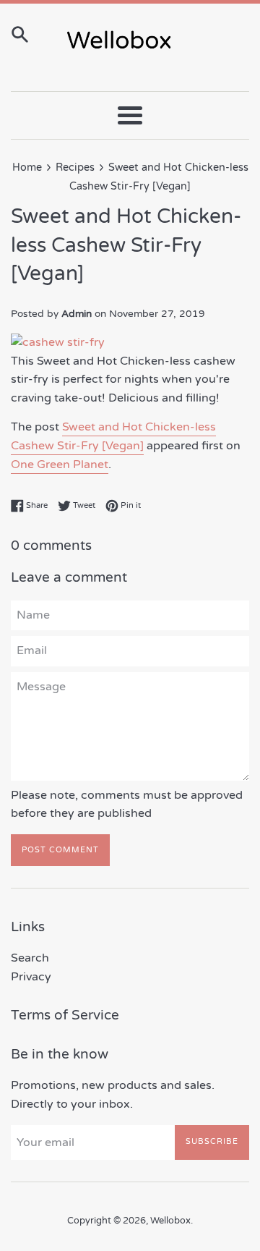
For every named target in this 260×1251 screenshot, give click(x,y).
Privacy (31, 977)
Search (30, 958)
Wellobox (170, 1220)
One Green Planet (59, 464)
